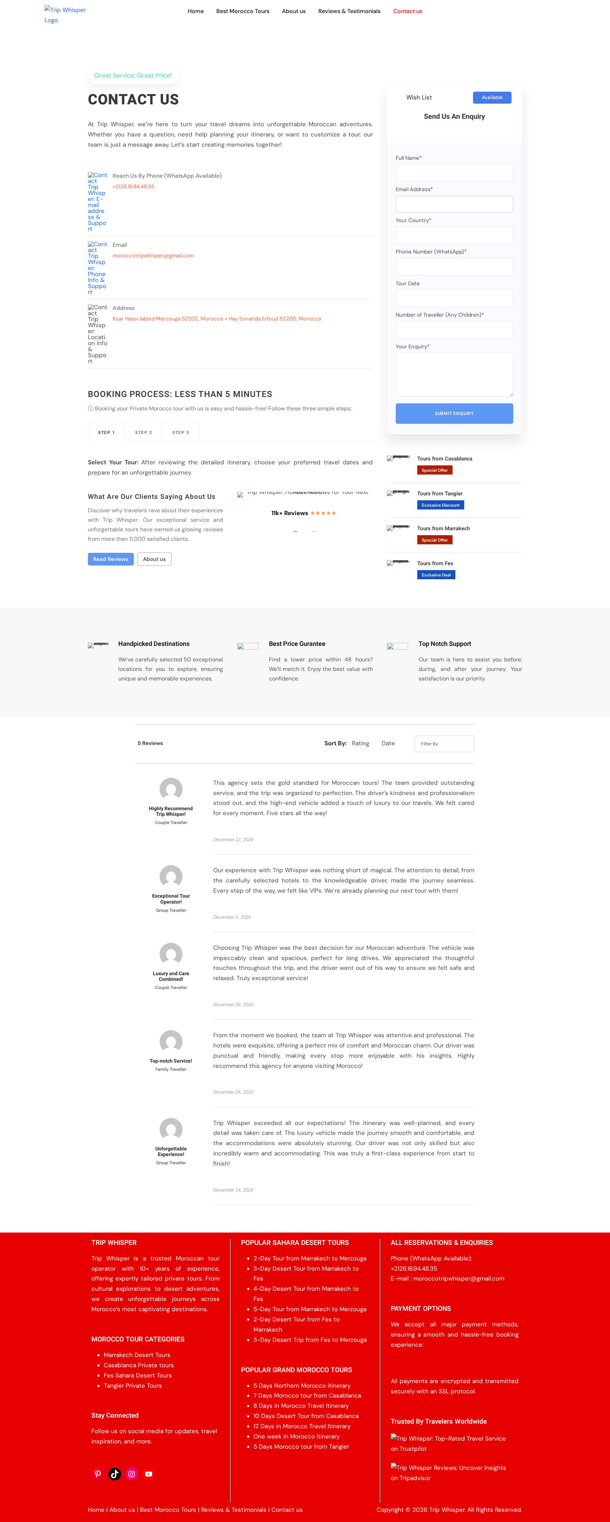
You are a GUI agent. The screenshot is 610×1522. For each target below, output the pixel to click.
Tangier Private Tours (133, 1385)
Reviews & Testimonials (349, 11)
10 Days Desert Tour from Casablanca (306, 1416)
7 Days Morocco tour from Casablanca (307, 1395)
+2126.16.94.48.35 (414, 1268)
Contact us (407, 11)
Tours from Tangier (439, 493)
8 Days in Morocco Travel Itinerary (301, 1406)
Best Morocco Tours (242, 11)
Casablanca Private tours (139, 1365)
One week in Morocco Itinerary (296, 1436)
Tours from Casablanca (444, 459)
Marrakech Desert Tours (137, 1355)
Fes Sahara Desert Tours (138, 1375)
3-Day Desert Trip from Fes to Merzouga (310, 1340)
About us (294, 11)
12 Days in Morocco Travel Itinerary (302, 1426)
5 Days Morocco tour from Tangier (301, 1446)
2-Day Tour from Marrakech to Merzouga (309, 1258)
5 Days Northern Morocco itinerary (302, 1385)
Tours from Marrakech (443, 528)
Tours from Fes (435, 563)
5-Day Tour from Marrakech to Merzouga (309, 1309)
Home (196, 11)
